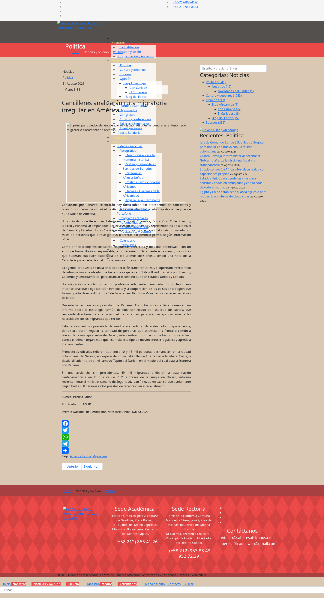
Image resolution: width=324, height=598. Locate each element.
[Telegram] (126, 443)
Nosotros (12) (221, 86)
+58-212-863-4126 (185, 2)
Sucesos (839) (215, 122)
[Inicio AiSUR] (81, 533)
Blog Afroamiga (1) (225, 104)
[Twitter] (126, 430)
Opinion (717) (215, 100)
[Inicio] (112, 38)
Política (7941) (216, 82)
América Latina (80, 456)
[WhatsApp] (126, 437)
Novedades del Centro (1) (236, 91)
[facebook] (64, 2)
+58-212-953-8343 (185, 7)
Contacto (174, 584)
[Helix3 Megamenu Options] (113, 31)
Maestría (93, 584)
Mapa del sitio (154, 584)
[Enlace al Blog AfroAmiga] (233, 130)
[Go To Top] (0, 596)
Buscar (188, 584)
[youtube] (64, 11)
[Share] (126, 450)
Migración (99, 456)
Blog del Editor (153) (226, 118)
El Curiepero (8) (229, 113)
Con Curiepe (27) (229, 109)
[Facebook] (126, 423)
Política (118, 52)
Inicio (75, 52)
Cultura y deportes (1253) (224, 95)
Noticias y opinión (125, 61)
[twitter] (64, 7)
